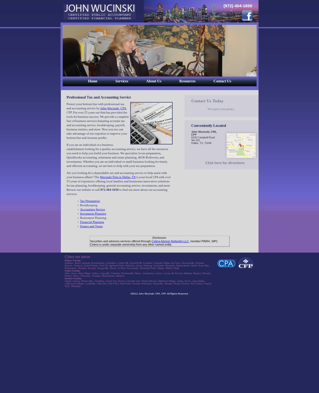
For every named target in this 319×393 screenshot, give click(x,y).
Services (121, 81)
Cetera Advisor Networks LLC (170, 241)
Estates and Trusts (91, 226)
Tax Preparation (90, 201)
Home (92, 81)
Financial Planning (92, 222)
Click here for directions (225, 163)
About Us (153, 81)
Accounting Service (92, 209)
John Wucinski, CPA (113, 108)
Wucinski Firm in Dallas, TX (118, 177)
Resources (187, 81)
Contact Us (222, 81)
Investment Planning (93, 213)
